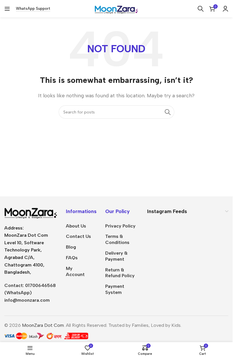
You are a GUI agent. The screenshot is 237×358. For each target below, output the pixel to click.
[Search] (200, 8)
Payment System (114, 289)
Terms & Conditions (117, 239)
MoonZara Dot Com (43, 325)
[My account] (225, 8)
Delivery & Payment (116, 256)
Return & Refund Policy (120, 273)
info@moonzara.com (27, 300)
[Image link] (30, 212)
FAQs (72, 257)
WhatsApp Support (33, 8)
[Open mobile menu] (7, 8)
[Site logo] (116, 8)
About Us (76, 226)
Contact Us (78, 236)
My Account (75, 271)
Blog (71, 247)
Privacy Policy (120, 226)
